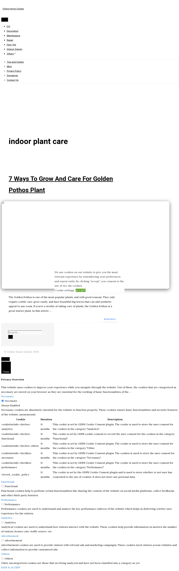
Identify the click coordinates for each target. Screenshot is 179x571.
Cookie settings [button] (64, 290)
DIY (8, 26)
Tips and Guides (15, 62)
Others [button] (5, 554)
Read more (110, 319)
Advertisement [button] (10, 536)
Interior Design (14, 49)
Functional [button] (7, 481)
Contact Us (13, 80)
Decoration (12, 31)
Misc (9, 66)
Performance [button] (9, 499)
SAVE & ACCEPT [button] (10, 567)
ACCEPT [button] (81, 290)
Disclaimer (12, 75)
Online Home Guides (13, 9)
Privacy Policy (14, 71)
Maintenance (13, 35)
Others (10, 54)
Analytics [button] (6, 517)
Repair (10, 40)
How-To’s (11, 45)
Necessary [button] (7, 396)
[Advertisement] (89, 102)
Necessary (11, 400)
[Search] (10, 337)
